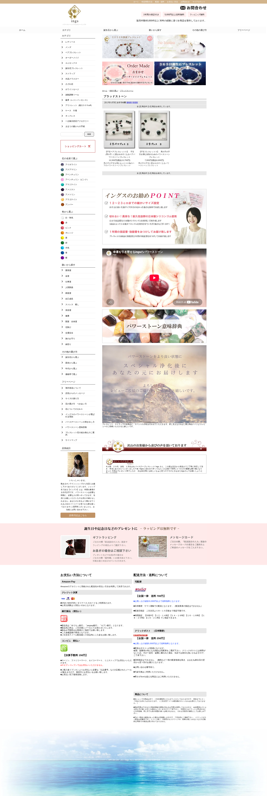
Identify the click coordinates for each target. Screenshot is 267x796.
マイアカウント (198, 2)
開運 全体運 (71, 321)
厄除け (68, 327)
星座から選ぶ (71, 363)
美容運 (68, 310)
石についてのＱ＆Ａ (74, 409)
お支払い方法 (172, 2)
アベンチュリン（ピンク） (77, 179)
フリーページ (244, 30)
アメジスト (70, 189)
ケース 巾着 (71, 110)
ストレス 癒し (72, 304)
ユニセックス (71, 63)
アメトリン (70, 194)
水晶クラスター (72, 79)
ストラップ (70, 73)
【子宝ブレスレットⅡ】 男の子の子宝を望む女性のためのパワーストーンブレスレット (154, 154)
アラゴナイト (71, 199)
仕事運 (68, 282)
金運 (67, 276)
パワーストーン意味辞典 (76, 427)
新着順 (135, 102)
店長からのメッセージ (75, 393)
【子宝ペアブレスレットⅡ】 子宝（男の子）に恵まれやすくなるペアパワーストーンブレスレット (119, 154)
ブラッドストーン (126, 91)
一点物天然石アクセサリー (77, 121)
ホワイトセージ (72, 89)
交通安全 (69, 333)
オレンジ (69, 233)
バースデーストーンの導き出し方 (80, 422)
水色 (67, 248)
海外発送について (73, 388)
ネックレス (70, 116)
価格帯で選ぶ (71, 374)
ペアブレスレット (73, 52)
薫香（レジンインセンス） (77, 100)
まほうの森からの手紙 (75, 126)
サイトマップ (71, 440)
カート (136, 2)
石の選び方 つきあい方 (76, 404)
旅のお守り (70, 338)
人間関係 (69, 287)
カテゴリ (66, 30)
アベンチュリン (72, 174)
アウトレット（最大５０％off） (79, 105)
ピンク (68, 228)
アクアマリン (71, 169)
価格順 (129, 102)
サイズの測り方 (72, 398)
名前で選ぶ (113, 91)
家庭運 (68, 293)
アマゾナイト (71, 184)
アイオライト (71, 164)
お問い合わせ (77, 510)
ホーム (22, 30)
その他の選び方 (199, 30)
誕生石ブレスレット (74, 68)
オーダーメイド (72, 58)
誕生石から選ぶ (110, 30)
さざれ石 (69, 84)
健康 (67, 316)
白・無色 (69, 218)
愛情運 (68, 270)
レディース (70, 42)
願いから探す (155, 30)
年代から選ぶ (71, 368)
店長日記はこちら (78, 515)
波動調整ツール (72, 95)
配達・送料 (159, 2)
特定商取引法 (147, 2)
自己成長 (69, 299)
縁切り (68, 344)
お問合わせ (185, 2)
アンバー (69, 204)
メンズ (68, 47)
